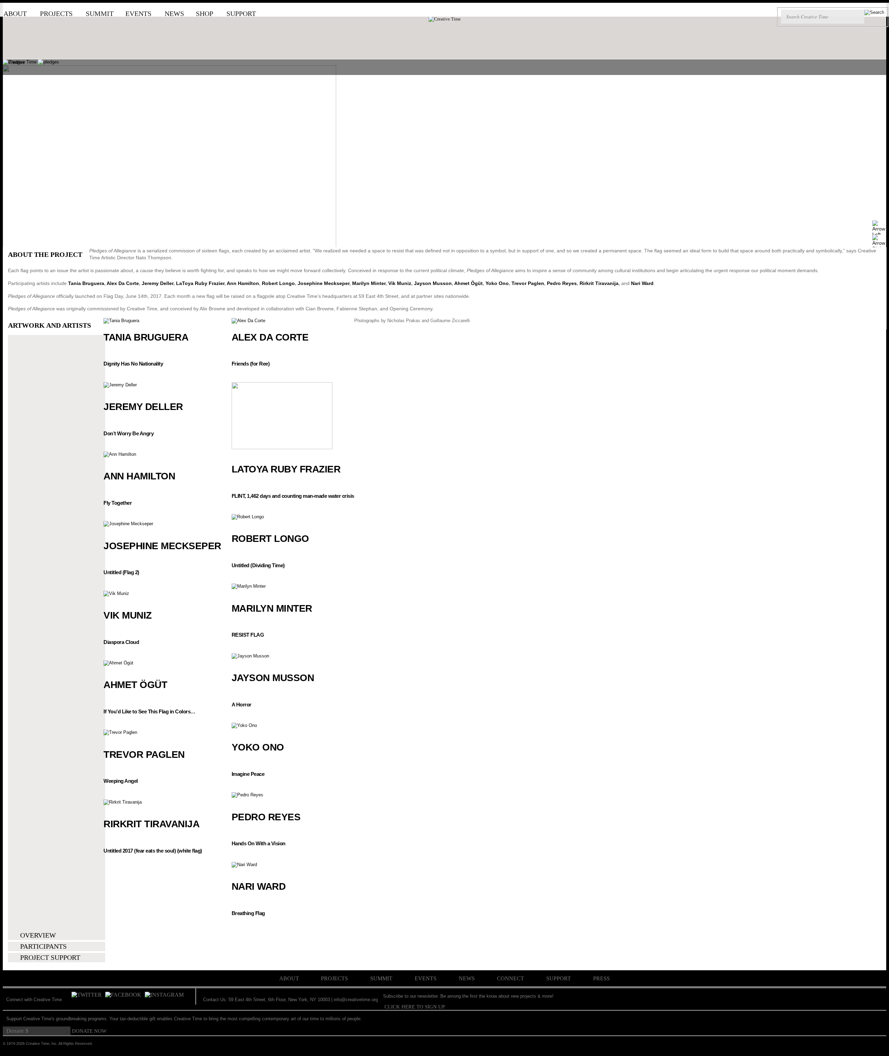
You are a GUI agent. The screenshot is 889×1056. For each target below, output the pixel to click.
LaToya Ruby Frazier (200, 283)
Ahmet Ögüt (468, 283)
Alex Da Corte (123, 283)
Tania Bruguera (86, 283)
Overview (38, 935)
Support (241, 13)
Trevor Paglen (528, 283)
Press (601, 978)
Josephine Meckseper (323, 283)
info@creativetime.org (356, 999)
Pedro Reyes (562, 283)
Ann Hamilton (243, 283)
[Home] (445, 19)
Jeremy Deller (157, 283)
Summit (100, 13)
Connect (510, 978)
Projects (56, 13)
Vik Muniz (399, 283)
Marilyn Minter (368, 283)
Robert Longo (278, 283)
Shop (204, 13)
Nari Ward (642, 283)
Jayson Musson (433, 283)
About (15, 13)
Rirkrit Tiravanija (599, 283)
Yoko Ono (497, 283)
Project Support (50, 957)
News (174, 13)
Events (138, 13)
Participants (43, 946)
